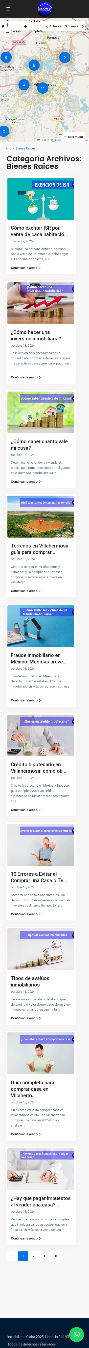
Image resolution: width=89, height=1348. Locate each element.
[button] (66, 58)
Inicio (7, 148)
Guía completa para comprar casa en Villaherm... (32, 1089)
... (53, 259)
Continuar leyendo (24, 268)
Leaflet (44, 140)
